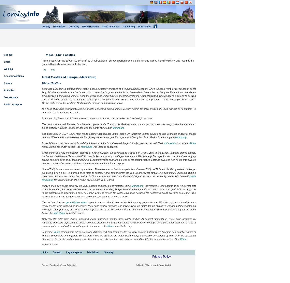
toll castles (170, 143)
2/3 (53, 70)
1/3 (44, 70)
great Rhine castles (76, 202)
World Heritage (90, 26)
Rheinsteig (128, 26)
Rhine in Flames (110, 26)
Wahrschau (144, 26)
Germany (73, 26)
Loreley (45, 26)
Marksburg (118, 128)
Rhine (192, 143)
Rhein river (59, 26)
